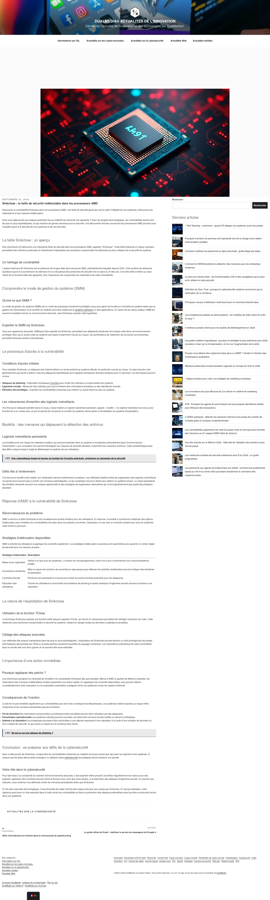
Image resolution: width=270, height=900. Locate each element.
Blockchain (151, 857)
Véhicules (216, 861)
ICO (125, 861)
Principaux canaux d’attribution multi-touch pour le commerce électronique (222, 302)
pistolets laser (165, 861)
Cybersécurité (244, 857)
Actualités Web (179, 40)
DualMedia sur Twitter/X (12, 885)
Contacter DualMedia (11, 882)
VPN (237, 861)
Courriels (54, 383)
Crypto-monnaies (176, 857)
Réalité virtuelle (227, 861)
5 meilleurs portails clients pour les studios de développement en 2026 (220, 327)
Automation (118, 857)
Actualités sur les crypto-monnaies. (105, 40)
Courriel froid (163, 857)
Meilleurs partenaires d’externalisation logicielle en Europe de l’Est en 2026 (222, 366)
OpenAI (180, 861)
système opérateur (84, 309)
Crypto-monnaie (190, 857)
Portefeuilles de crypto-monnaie (211, 857)
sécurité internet (151, 861)
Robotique (188, 861)
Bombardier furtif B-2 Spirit (135, 857)
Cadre (253, 857)
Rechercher (177, 199)
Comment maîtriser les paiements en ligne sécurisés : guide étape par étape (222, 251)
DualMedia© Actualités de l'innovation (135, 21)
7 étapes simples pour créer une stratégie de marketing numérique (218, 378)
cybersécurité (71, 757)
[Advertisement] (135, 67)
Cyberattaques (232, 857)
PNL (174, 861)
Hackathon (118, 861)
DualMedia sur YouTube (35, 885)
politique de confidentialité (34, 882)
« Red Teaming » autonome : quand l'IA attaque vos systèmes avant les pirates (224, 225)
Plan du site (52, 882)
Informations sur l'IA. (69, 40)
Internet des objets (136, 861)
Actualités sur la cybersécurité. (147, 40)
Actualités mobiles (202, 40)
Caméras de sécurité (202, 861)
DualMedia (221, 872)
